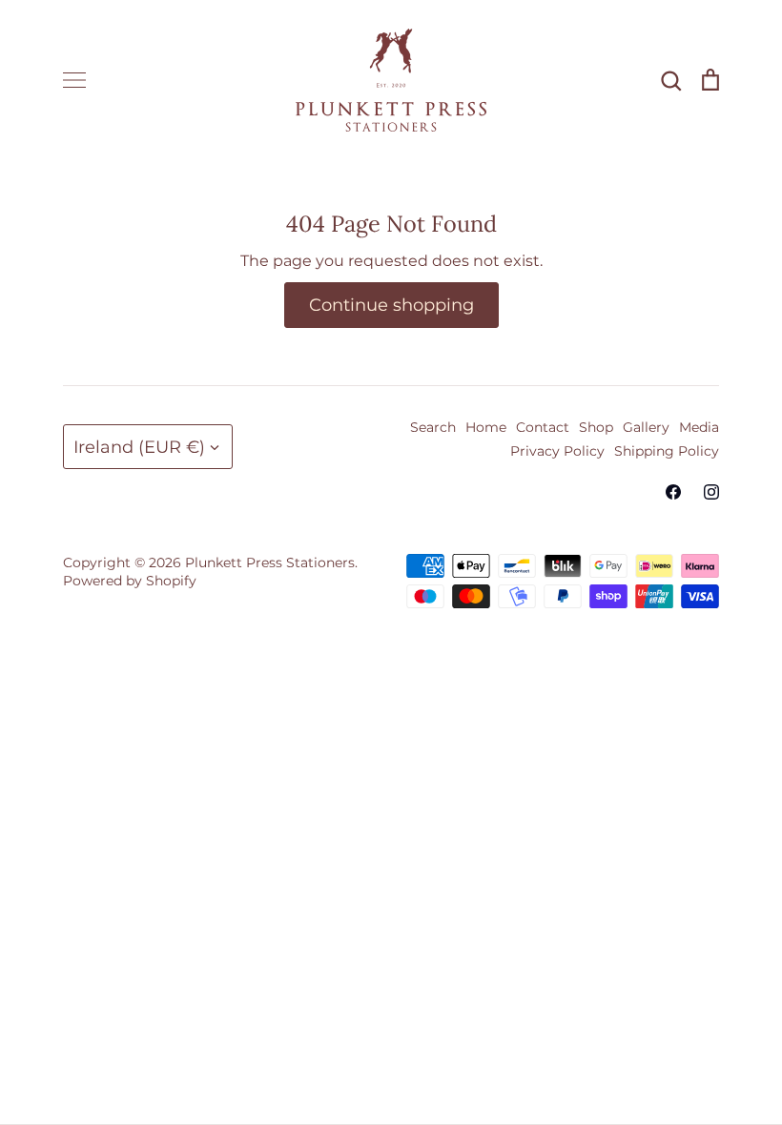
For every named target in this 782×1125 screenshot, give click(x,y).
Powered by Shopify (129, 580)
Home (485, 427)
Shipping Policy (666, 451)
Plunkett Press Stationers (270, 562)
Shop (596, 427)
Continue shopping (391, 305)
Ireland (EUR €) (139, 447)
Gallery (646, 427)
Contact (542, 427)
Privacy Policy (557, 451)
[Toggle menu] (74, 80)
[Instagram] (711, 492)
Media (699, 427)
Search (433, 427)
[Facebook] (673, 492)
